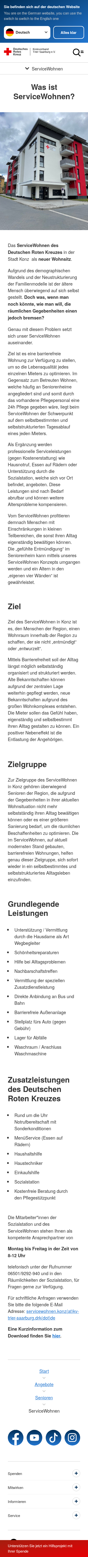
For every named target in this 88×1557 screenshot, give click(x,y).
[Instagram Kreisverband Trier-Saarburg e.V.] (72, 1438)
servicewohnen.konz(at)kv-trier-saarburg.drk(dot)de (43, 1314)
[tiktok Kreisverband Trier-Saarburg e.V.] (53, 1438)
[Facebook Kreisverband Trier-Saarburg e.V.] (15, 1438)
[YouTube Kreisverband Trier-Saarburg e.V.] (34, 1438)
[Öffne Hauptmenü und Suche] (78, 52)
